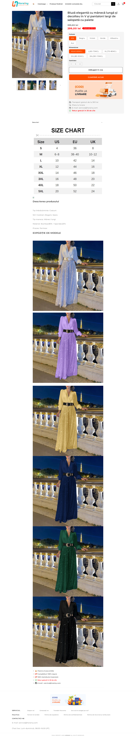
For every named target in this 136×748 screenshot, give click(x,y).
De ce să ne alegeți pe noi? (80, 710)
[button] (42, 4)
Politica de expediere (52, 714)
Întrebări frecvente (60, 710)
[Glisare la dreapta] (60, 85)
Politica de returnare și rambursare (98, 714)
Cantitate (72, 60)
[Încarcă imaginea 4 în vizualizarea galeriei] (53, 85)
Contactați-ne (44, 710)
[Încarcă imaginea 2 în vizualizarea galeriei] (32, 85)
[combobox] (103, 4)
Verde (103, 38)
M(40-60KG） (77, 51)
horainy (67, 735)
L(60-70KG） (94, 51)
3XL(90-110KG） (97, 56)
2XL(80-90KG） (78, 56)
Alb (72, 38)
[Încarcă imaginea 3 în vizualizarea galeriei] (42, 85)
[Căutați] (113, 4)
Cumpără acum (95, 77)
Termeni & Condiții (33, 714)
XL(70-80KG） (111, 51)
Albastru (114, 38)
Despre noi (31, 710)
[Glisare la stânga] (14, 85)
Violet (92, 38)
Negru (82, 38)
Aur (72, 43)
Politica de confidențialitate (73, 714)
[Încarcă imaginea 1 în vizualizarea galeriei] (21, 85)
